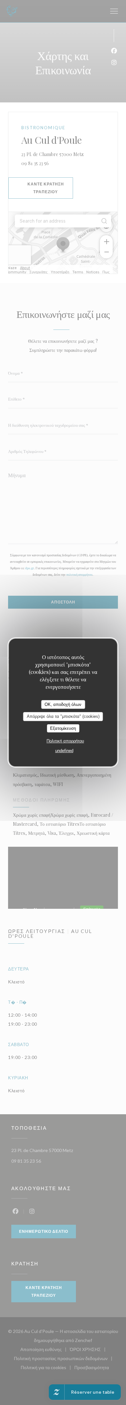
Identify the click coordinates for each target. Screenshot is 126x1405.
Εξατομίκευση (63, 728)
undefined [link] (64, 750)
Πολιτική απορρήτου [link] (65, 741)
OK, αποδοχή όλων (63, 704)
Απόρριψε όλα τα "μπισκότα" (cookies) (63, 716)
